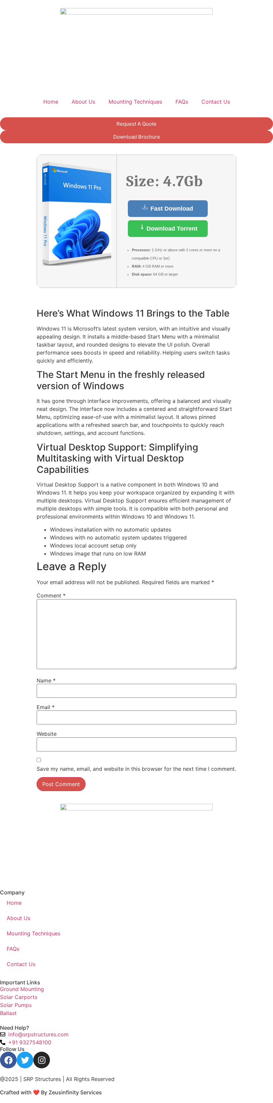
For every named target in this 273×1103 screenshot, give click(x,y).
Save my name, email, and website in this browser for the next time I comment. (136, 768)
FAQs (181, 101)
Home (50, 101)
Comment (51, 595)
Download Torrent (171, 228)
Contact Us (215, 101)
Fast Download (171, 208)
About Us (83, 101)
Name (46, 680)
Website (47, 733)
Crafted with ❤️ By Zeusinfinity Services (51, 1092)
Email (46, 707)
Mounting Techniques (135, 101)
